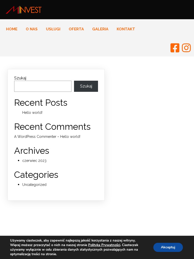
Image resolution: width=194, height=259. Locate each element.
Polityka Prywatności (104, 245)
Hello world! (32, 113)
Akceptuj (168, 247)
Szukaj (20, 78)
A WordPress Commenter (35, 137)
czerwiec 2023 (34, 161)
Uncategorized (34, 185)
